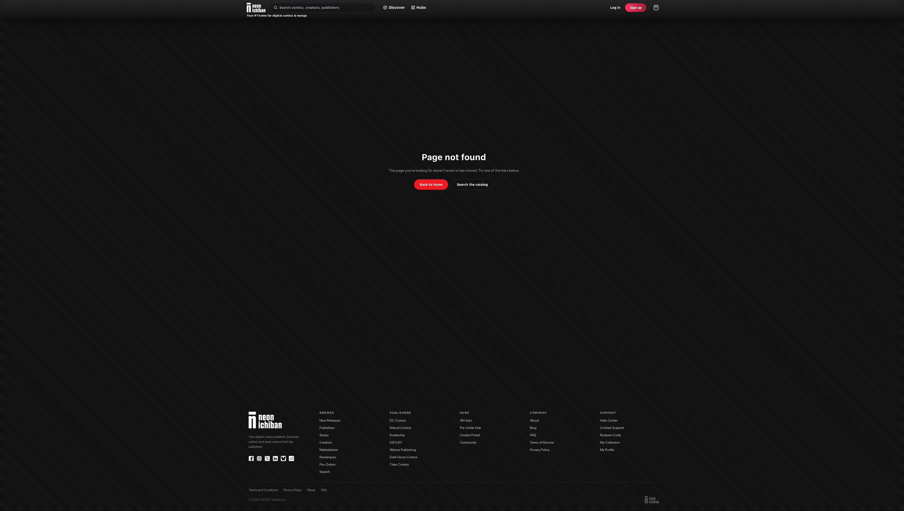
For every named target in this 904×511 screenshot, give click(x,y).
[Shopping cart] (656, 7)
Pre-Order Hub (470, 428)
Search (325, 472)
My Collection (610, 442)
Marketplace (329, 450)
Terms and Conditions (263, 490)
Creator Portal (470, 435)
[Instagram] (259, 458)
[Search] (275, 7)
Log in (615, 7)
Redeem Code (610, 435)
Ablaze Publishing (403, 450)
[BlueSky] (283, 458)
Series (324, 435)
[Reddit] (291, 458)
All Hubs (466, 420)
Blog (533, 428)
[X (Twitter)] (267, 458)
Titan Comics (399, 464)
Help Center (609, 420)
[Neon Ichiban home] (256, 7)
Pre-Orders (328, 464)
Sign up (636, 7)
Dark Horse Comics (404, 457)
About (534, 420)
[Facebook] (251, 458)
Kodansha (397, 435)
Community (468, 442)
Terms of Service (542, 442)
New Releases (330, 420)
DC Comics (398, 420)
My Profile (607, 450)
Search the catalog (472, 184)
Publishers (327, 428)
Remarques (328, 457)
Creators (326, 442)
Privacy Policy (539, 450)
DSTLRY (396, 442)
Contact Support (612, 428)
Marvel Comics (400, 428)
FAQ (533, 435)
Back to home (431, 184)
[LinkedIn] (275, 458)
